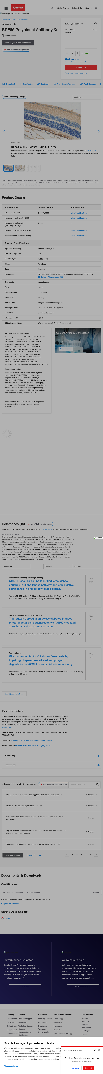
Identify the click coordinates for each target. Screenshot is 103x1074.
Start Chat (88, 1068)
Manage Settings (11, 1066)
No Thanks (75, 1068)
